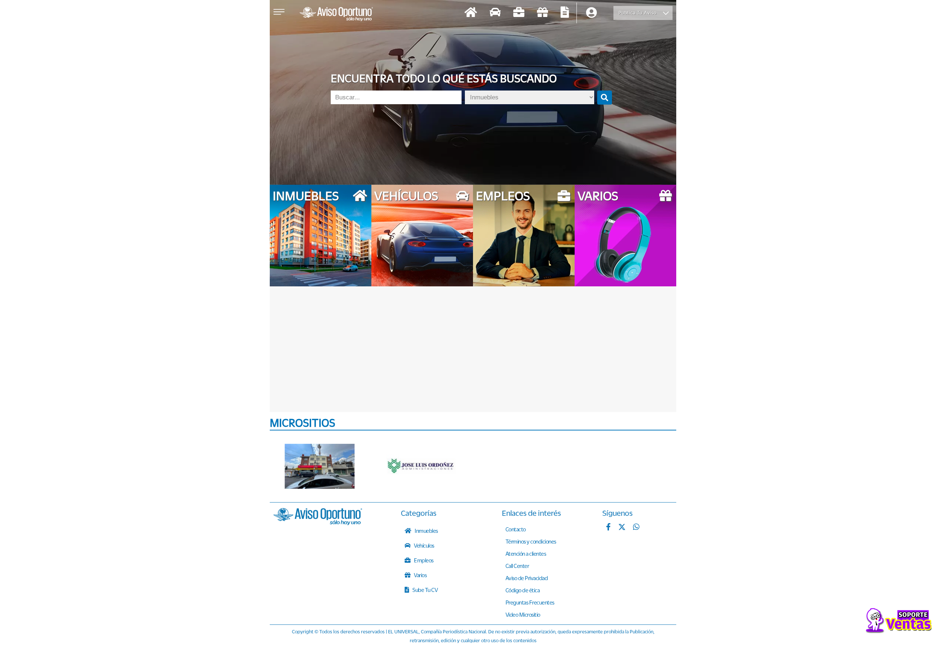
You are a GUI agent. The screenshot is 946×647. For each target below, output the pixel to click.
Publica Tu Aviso (638, 12)
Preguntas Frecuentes (530, 602)
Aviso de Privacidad (527, 578)
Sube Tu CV (425, 590)
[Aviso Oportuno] (317, 523)
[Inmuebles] (471, 13)
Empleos (423, 560)
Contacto (516, 529)
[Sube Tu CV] (565, 13)
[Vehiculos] (495, 13)
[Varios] (542, 13)
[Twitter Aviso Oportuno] (622, 527)
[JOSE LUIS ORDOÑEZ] (421, 466)
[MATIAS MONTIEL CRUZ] (320, 466)
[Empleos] (518, 13)
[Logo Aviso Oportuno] (336, 15)
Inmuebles (426, 531)
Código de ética (523, 590)
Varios (420, 575)
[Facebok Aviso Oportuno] (608, 527)
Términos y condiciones (531, 541)
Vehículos (423, 545)
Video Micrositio (523, 614)
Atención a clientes (526, 553)
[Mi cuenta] (591, 13)
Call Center (517, 566)
